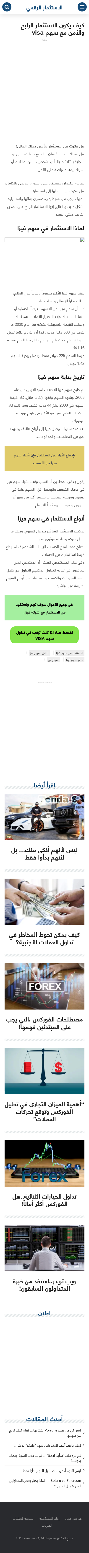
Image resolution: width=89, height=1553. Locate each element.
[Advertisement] (44, 86)
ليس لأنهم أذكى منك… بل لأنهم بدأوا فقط (52, 1471)
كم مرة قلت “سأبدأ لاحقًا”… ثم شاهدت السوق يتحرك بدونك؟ (45, 1458)
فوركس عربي (73, 1518)
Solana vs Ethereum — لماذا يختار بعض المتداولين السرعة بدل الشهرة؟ (45, 1483)
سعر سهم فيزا (74, 659)
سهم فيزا (52, 659)
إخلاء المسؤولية (49, 1518)
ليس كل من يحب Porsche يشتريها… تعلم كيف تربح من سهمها (45, 1432)
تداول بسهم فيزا (38, 653)
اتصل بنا (47, 1525)
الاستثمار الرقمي (44, 7)
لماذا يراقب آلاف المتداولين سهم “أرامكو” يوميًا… (47, 1445)
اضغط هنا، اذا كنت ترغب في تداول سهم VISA (44, 635)
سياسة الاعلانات (23, 1518)
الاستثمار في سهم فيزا (69, 653)
